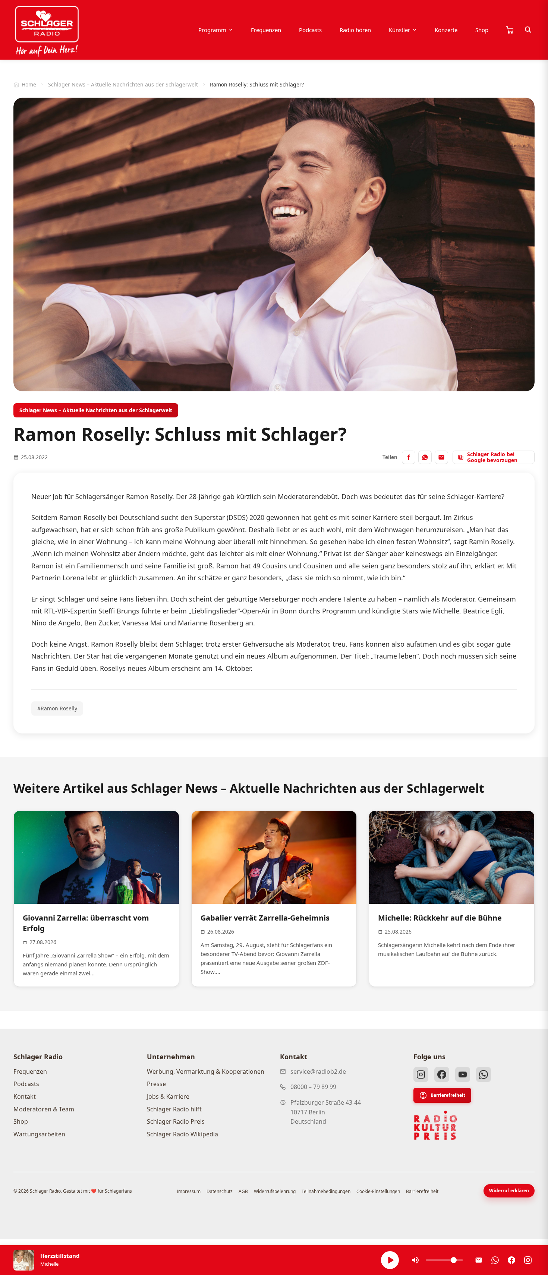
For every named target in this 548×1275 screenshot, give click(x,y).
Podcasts (310, 30)
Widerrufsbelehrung (275, 1191)
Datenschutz (220, 1191)
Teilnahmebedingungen (326, 1191)
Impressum (189, 1191)
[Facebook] (441, 1074)
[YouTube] (462, 1074)
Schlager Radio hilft (174, 1109)
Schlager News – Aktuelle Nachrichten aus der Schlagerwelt (123, 84)
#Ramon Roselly (57, 708)
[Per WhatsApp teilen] (425, 457)
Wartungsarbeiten (39, 1134)
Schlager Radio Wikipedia (182, 1134)
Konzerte (446, 30)
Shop (481, 30)
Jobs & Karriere (168, 1096)
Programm (212, 30)
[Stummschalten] (415, 1260)
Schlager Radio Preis (176, 1121)
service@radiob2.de (318, 1071)
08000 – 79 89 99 (313, 1087)
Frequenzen (266, 30)
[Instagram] (420, 1074)
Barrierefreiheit (448, 1095)
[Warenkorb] (509, 29)
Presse (156, 1084)
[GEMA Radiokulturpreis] (435, 1125)
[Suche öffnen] (528, 29)
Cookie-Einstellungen (378, 1191)
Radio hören (355, 30)
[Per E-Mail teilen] (441, 457)
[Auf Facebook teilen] (408, 457)
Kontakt (24, 1096)
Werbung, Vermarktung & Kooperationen (205, 1071)
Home (29, 84)
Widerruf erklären (509, 1190)
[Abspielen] (390, 1260)
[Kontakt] (478, 1260)
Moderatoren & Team (43, 1109)
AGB (243, 1191)
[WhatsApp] (483, 1074)
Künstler (399, 30)
